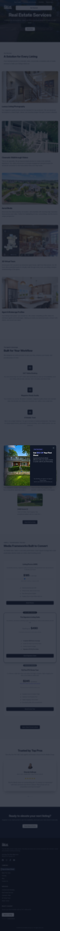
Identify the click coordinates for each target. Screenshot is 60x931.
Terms (49, 478)
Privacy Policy (43, 480)
